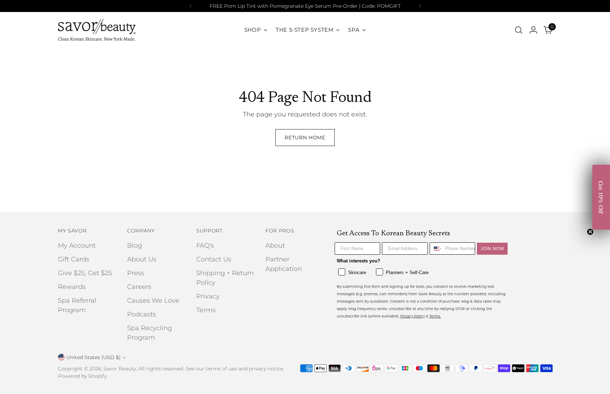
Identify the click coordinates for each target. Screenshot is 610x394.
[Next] (419, 6)
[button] (601, 197)
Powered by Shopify (82, 376)
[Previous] (190, 6)
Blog (134, 245)
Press (135, 273)
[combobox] (436, 248)
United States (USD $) (93, 357)
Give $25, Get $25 (85, 273)
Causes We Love (153, 300)
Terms (206, 310)
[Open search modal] (519, 30)
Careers (139, 287)
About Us (141, 259)
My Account (77, 245)
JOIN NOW (492, 248)
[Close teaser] (590, 231)
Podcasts (141, 314)
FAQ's (205, 245)
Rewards (72, 287)
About (275, 245)
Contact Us (213, 259)
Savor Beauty (119, 368)
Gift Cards (73, 259)
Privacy (208, 296)
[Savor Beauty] (97, 30)
